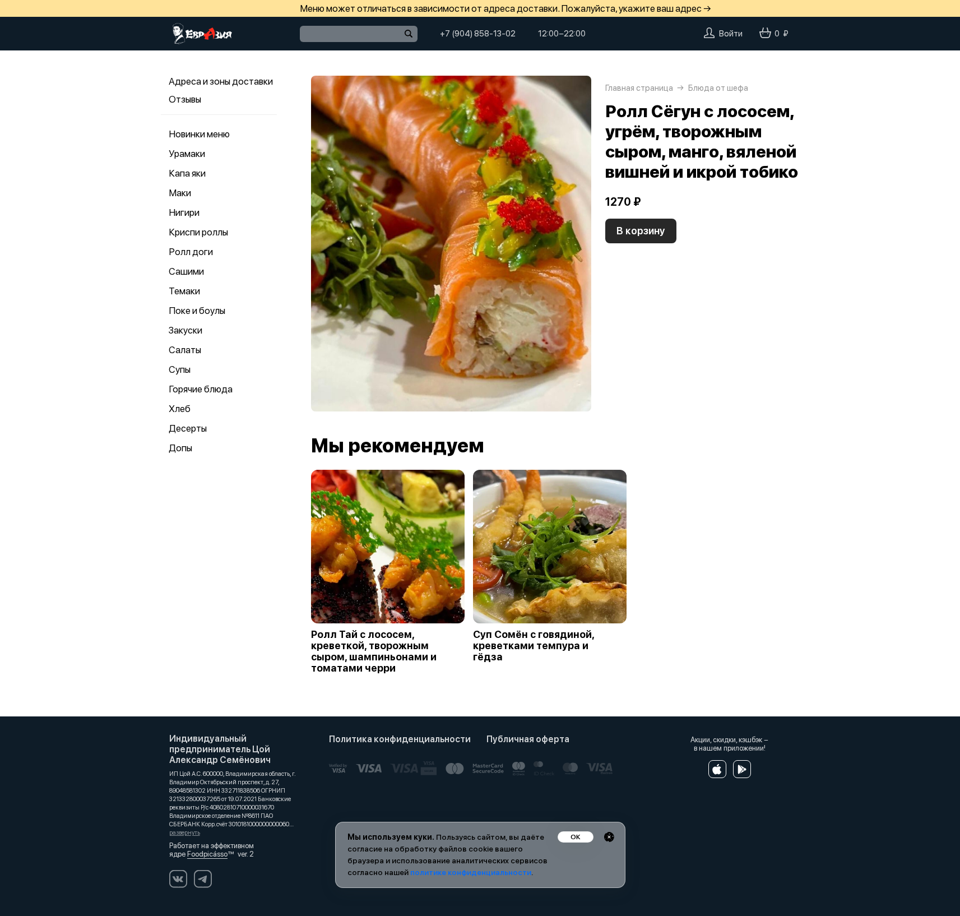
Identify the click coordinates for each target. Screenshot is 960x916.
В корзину (640, 231)
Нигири (184, 212)
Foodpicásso (207, 854)
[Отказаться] (609, 837)
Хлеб (180, 408)
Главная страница (639, 88)
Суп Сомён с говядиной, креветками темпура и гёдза (533, 646)
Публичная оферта (527, 739)
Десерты (188, 428)
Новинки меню (199, 134)
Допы (180, 448)
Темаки (184, 291)
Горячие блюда (201, 389)
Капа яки (187, 173)
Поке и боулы (197, 310)
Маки (180, 192)
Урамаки (187, 153)
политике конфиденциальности (470, 872)
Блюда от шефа (718, 88)
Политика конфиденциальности (400, 739)
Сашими (186, 271)
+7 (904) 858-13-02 (478, 34)
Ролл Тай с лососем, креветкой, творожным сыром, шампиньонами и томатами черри (374, 651)
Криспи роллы (198, 232)
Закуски (185, 330)
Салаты (185, 349)
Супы (180, 369)
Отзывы (185, 99)
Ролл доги (191, 251)
